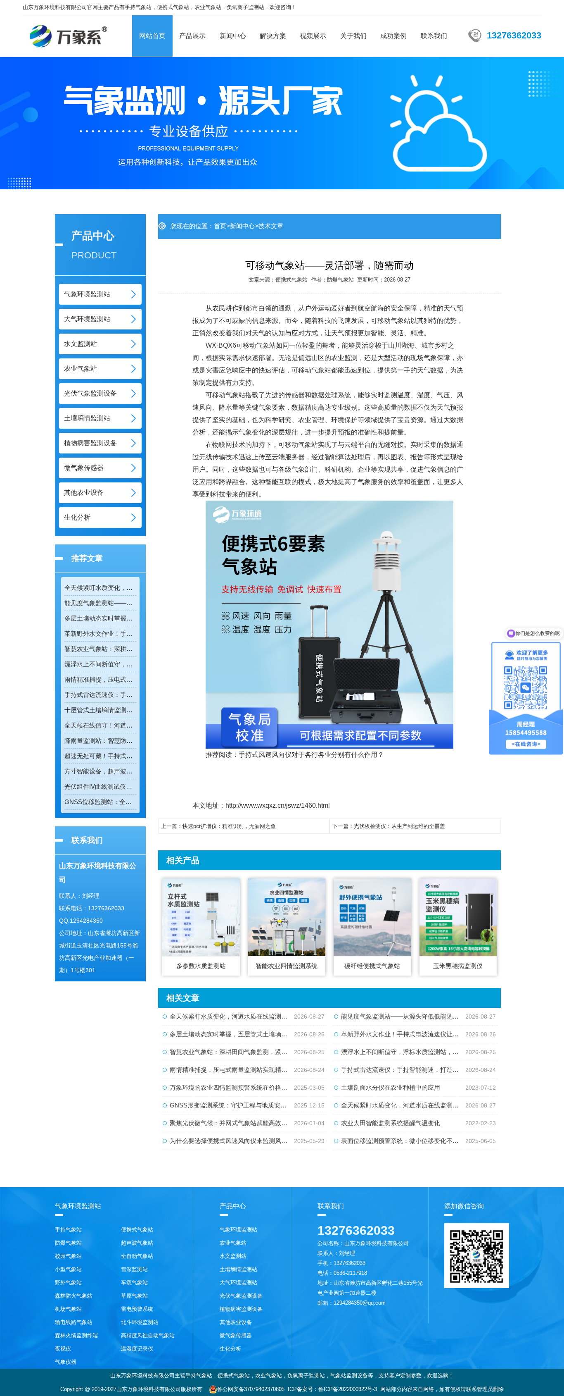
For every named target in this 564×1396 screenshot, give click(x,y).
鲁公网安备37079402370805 (250, 1389)
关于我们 (353, 35)
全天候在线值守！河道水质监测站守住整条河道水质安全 (100, 725)
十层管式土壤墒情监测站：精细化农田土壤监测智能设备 (100, 710)
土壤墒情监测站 (87, 418)
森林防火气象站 (73, 1296)
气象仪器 (65, 1362)
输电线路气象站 (73, 1322)
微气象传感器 (84, 467)
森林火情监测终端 (76, 1335)
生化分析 (77, 517)
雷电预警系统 (137, 1309)
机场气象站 (68, 1309)
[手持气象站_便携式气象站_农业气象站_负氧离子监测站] (68, 31)
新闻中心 (233, 35)
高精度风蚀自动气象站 (148, 1335)
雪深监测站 (134, 1269)
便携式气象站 (291, 280)
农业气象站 (80, 368)
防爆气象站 (340, 280)
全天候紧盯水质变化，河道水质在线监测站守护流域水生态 (100, 587)
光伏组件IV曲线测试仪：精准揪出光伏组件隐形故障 (100, 786)
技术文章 (270, 225)
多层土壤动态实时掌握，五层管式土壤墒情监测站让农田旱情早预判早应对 (100, 618)
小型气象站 (68, 1269)
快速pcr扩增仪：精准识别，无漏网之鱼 (229, 826)
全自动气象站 (137, 1256)
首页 (220, 225)
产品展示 (192, 35)
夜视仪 (63, 1349)
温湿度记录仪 (137, 1349)
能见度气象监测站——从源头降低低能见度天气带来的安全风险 (100, 602)
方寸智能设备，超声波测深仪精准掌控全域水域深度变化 (100, 771)
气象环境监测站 (87, 294)
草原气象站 (134, 1296)
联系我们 (434, 35)
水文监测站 (80, 343)
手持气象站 (68, 1230)
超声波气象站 (137, 1243)
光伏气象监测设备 (90, 393)
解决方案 (273, 35)
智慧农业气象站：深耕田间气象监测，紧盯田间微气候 (100, 648)
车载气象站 (134, 1282)
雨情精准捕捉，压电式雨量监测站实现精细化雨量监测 (100, 679)
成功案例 (393, 35)
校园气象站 (68, 1256)
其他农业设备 (84, 492)
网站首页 (152, 35)
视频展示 (313, 35)
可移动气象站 (256, 345)
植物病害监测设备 (90, 442)
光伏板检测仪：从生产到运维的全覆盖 (399, 826)
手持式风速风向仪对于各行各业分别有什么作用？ (311, 754)
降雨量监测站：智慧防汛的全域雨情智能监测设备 (100, 740)
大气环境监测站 (87, 318)
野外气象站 (68, 1282)
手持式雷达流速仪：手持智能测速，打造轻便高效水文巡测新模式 (100, 694)
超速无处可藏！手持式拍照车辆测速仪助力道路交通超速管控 (100, 755)
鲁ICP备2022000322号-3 (347, 1389)
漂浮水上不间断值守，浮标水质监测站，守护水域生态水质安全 (100, 664)
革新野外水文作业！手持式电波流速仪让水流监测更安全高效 (100, 633)
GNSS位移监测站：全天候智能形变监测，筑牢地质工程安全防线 (100, 801)
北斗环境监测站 (140, 1322)
